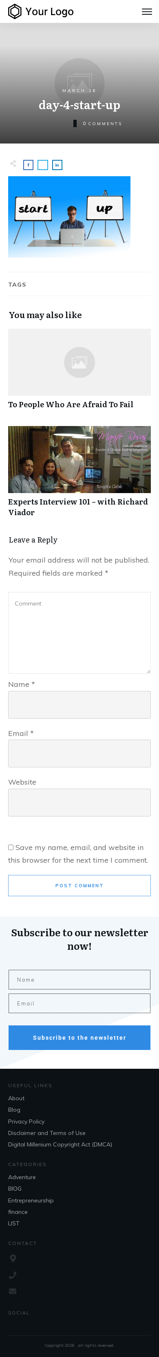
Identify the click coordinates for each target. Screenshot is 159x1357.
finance (18, 1212)
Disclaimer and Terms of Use (47, 1133)
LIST (14, 1223)
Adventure (22, 1177)
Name (21, 684)
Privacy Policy (26, 1121)
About (16, 1098)
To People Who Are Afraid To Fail (79, 373)
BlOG (15, 1188)
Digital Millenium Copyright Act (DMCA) (60, 1144)
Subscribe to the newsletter (79, 1037)
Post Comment (79, 885)
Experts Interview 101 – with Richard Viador (79, 475)
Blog (14, 1109)
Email (21, 733)
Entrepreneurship (31, 1200)
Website (22, 782)
